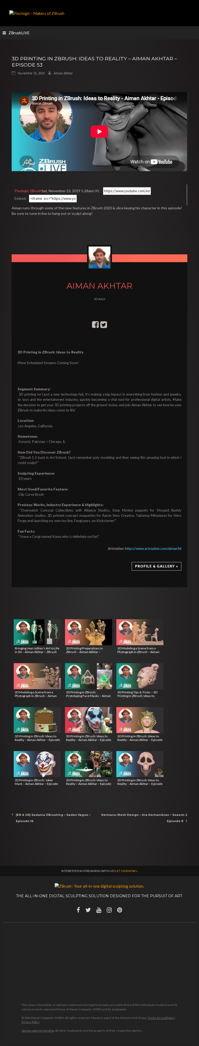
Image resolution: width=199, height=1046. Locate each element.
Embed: (21, 198)
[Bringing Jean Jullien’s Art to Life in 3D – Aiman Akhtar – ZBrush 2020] (37, 632)
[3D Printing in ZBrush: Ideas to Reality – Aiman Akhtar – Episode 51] (88, 720)
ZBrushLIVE (19, 32)
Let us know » (126, 871)
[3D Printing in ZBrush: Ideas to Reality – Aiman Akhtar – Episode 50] (140, 720)
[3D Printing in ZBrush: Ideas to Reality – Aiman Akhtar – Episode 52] (37, 720)
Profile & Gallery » (156, 566)
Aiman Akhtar (63, 73)
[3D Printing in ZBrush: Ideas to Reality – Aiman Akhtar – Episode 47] (140, 764)
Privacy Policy (31, 1022)
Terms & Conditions (160, 1017)
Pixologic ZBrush (28, 191)
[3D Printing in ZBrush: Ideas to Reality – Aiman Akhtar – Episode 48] (88, 764)
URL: (97, 191)
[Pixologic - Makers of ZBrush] (36, 12)
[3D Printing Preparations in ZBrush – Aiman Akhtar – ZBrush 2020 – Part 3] (88, 632)
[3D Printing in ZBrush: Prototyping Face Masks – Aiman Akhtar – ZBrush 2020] (88, 676)
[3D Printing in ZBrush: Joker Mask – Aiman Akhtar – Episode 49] (37, 764)
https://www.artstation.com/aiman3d (153, 548)
